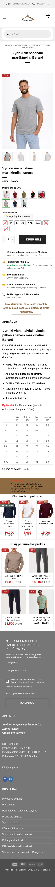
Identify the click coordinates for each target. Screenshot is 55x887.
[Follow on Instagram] (10, 779)
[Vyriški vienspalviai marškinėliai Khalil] (15, 203)
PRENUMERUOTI (27, 703)
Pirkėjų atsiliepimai (12, 840)
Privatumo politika (12, 798)
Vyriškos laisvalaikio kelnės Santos (41, 577)
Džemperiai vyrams (12, 828)
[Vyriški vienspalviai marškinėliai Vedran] (32, 194)
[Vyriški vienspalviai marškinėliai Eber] (24, 194)
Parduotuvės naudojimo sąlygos (19, 810)
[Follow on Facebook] (5, 779)
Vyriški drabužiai (11, 822)
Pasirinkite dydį (10, 213)
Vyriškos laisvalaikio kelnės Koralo (13, 618)
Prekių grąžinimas (12, 816)
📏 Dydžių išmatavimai (18, 216)
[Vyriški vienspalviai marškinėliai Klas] (24, 203)
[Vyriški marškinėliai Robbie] (41, 194)
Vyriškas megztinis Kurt (14, 577)
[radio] (5, 223)
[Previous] (7, 111)
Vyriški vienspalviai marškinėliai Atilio (27, 525)
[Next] (48, 111)
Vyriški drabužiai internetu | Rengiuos (22, 852)
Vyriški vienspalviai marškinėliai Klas (41, 618)
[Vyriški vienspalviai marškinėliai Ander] (6, 194)
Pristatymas (8, 804)
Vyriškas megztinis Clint (46, 522)
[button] (4, 17)
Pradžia (8, 45)
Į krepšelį (32, 239)
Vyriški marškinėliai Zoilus (9, 524)
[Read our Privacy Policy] (47, 687)
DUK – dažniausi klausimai (17, 846)
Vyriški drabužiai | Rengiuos (28, 45)
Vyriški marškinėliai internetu (17, 834)
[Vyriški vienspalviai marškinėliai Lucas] (15, 194)
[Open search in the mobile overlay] (27, 34)
